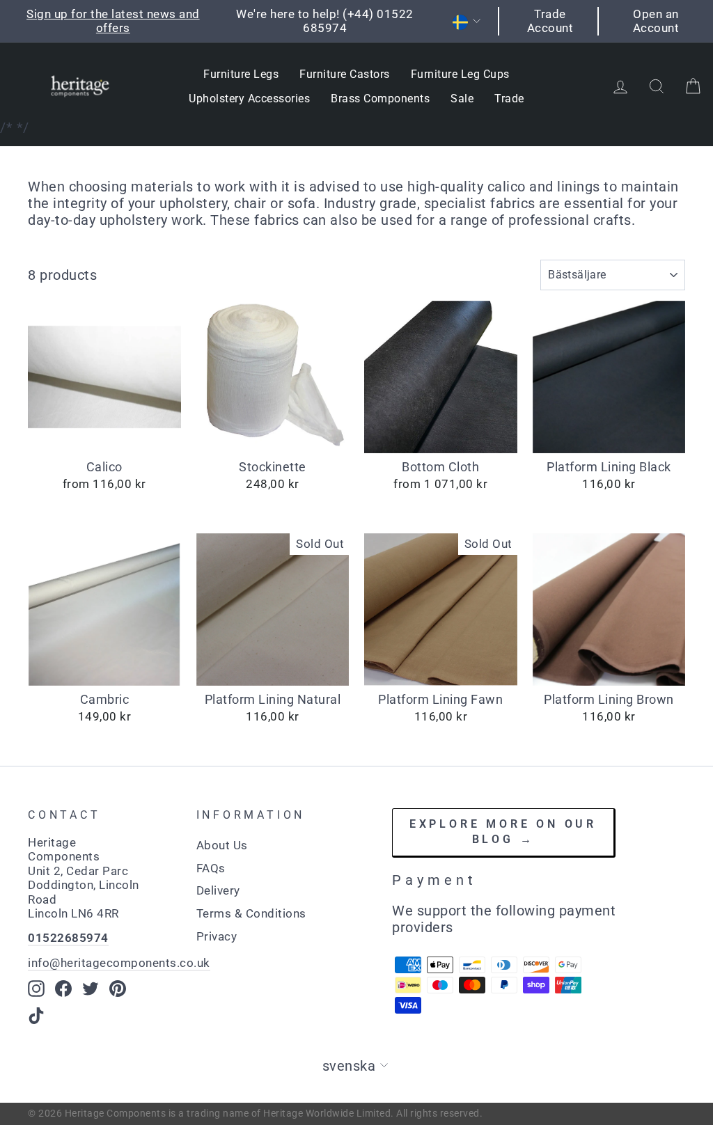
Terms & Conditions (251, 913)
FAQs (211, 868)
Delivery (218, 890)
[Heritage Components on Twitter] (90, 988)
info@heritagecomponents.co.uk (119, 963)
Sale (461, 98)
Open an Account (656, 21)
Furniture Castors (344, 74)
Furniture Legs (241, 74)
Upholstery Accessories (249, 98)
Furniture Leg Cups (460, 74)
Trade (509, 98)
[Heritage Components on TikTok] (36, 1015)
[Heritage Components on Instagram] (36, 988)
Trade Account (550, 21)
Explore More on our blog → (503, 832)
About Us (222, 845)
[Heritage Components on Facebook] (63, 988)
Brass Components (380, 98)
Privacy (216, 936)
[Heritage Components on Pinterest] (117, 988)
